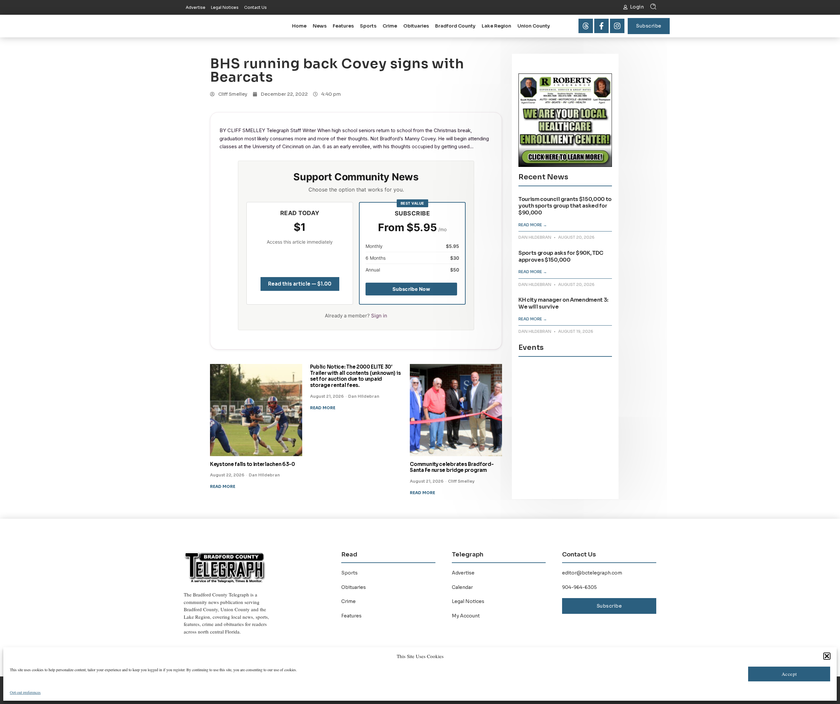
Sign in (379, 315)
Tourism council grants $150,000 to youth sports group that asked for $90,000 (565, 206)
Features (343, 26)
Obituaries (416, 26)
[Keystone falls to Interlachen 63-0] (256, 410)
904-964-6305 (579, 587)
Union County (533, 26)
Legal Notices (468, 601)
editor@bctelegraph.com (592, 573)
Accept (789, 674)
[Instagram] (617, 26)
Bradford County (455, 26)
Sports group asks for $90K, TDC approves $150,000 (560, 256)
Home (299, 26)
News (319, 26)
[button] (827, 656)
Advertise (463, 573)
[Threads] (585, 26)
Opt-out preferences (25, 692)
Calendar (462, 587)
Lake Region (496, 26)
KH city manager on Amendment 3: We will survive (563, 303)
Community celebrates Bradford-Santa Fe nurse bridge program (452, 467)
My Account (466, 616)
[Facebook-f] (601, 26)
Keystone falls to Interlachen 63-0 (252, 464)
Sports (368, 26)
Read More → (532, 224)
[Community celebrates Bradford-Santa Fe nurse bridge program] (456, 410)
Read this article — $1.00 (299, 284)
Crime (390, 26)
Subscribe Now (411, 289)
